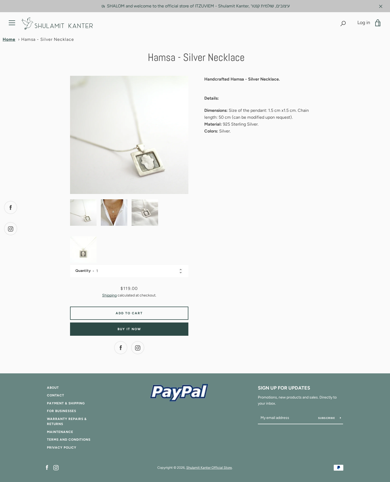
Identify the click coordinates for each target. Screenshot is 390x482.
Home (9, 39)
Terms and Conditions (68, 439)
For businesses (61, 411)
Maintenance (60, 432)
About (53, 388)
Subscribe (327, 418)
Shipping (109, 295)
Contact (55, 395)
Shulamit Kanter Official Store (209, 468)
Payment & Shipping (66, 403)
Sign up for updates (284, 388)
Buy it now (129, 329)
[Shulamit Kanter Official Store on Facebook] (47, 467)
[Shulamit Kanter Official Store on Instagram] (56, 467)
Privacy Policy (61, 447)
